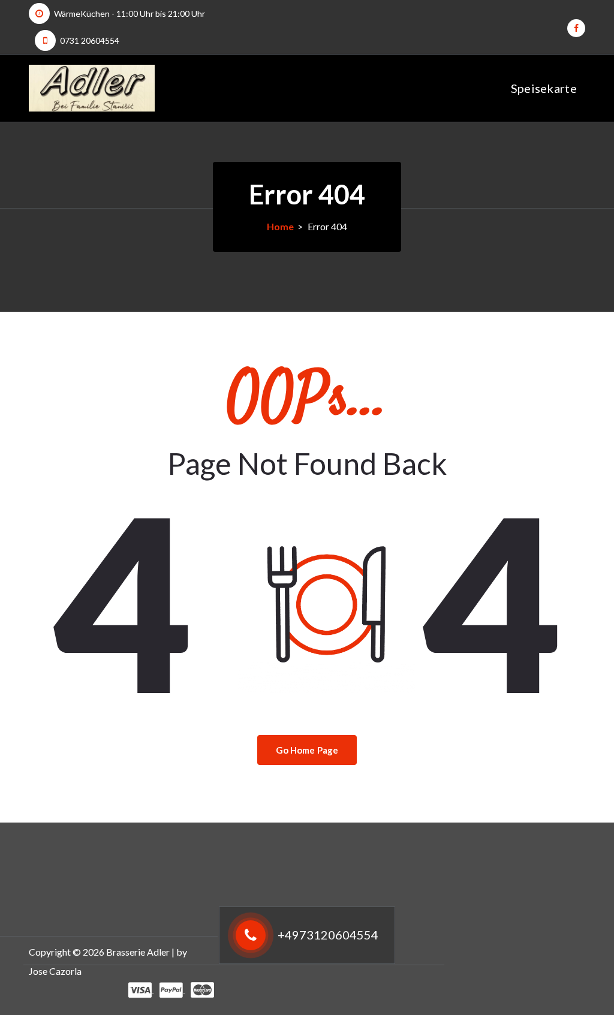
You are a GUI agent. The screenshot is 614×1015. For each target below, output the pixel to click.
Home (280, 226)
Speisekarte (544, 88)
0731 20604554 (89, 40)
